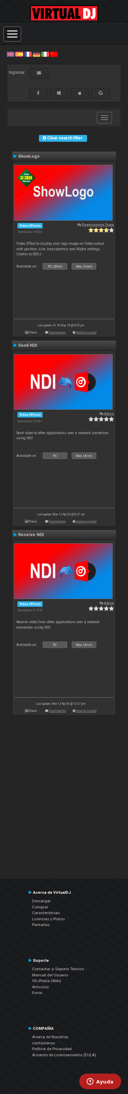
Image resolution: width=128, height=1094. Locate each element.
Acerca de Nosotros (50, 1037)
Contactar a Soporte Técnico (58, 969)
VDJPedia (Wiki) (46, 980)
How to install (86, 332)
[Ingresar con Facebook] (38, 93)
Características (46, 912)
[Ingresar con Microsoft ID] (58, 93)
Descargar (41, 901)
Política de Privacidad (52, 1048)
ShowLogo (29, 156)
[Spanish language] (19, 54)
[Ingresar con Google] (100, 93)
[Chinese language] (54, 54)
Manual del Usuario (50, 975)
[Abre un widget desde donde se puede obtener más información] (100, 1082)
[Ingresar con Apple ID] (80, 93)
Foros (37, 992)
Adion (109, 413)
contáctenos (43, 1043)
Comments (57, 332)
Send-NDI (27, 345)
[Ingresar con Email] (38, 73)
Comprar (40, 907)
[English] (10, 54)
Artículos (40, 987)
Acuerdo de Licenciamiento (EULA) (64, 1055)
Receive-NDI (31, 534)
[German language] (36, 54)
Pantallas (40, 924)
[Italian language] (45, 54)
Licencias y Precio (48, 919)
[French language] (28, 54)
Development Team (98, 224)
